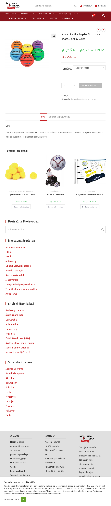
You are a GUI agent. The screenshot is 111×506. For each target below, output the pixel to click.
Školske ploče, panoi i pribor (19, 343)
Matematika (11, 280)
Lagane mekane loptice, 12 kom (21, 195)
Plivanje (9, 406)
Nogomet (10, 397)
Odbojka (9, 401)
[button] (53, 36)
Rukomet (10, 411)
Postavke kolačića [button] (11, 499)
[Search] (75, 5)
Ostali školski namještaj (17, 338)
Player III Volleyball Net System (89, 195)
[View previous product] (99, 30)
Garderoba (11, 320)
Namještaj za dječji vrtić (17, 352)
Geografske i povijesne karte (20, 284)
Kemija (9, 256)
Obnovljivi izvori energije (18, 266)
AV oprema (11, 294)
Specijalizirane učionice (17, 347)
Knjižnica (10, 333)
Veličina (67, 69)
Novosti (53, 18)
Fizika (8, 252)
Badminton (11, 383)
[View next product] (103, 30)
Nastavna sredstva (42, 14)
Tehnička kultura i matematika (21, 289)
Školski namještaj (67, 14)
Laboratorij (11, 329)
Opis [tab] (43, 117)
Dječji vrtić (36, 18)
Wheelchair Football (55, 195)
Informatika (11, 324)
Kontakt (66, 18)
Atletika (9, 378)
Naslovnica (10, 14)
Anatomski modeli (14, 275)
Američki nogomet (15, 373)
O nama (24, 14)
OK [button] (24, 499)
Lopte (79, 99)
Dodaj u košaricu (90, 86)
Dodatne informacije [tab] (59, 117)
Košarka (74, 99)
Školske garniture (14, 310)
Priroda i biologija (14, 270)
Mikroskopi (11, 261)
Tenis (8, 415)
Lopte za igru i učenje (15, 191)
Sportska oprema (15, 18)
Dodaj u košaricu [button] (21, 207)
